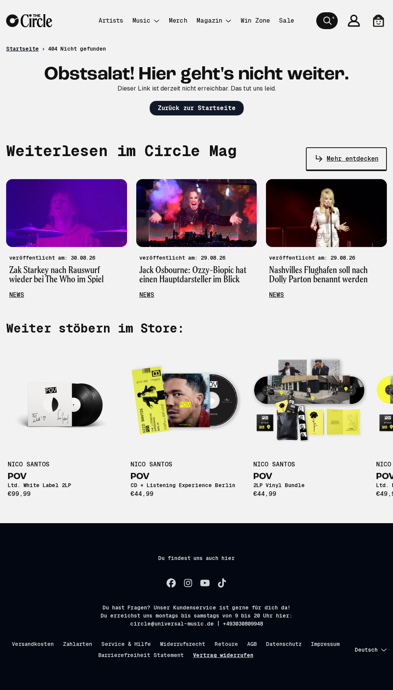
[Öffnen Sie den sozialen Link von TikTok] (221, 583)
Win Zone (255, 20)
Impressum (325, 644)
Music (141, 20)
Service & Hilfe (126, 644)
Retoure (226, 644)
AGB (252, 644)
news (16, 294)
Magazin (209, 20)
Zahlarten (77, 644)
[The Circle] (29, 20)
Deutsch (366, 650)
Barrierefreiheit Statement (141, 655)
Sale (286, 20)
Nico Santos (29, 464)
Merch (178, 20)
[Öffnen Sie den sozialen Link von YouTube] (204, 583)
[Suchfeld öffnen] (327, 20)
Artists (111, 20)
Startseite (22, 49)
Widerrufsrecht (182, 644)
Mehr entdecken (352, 158)
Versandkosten (33, 644)
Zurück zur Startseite (197, 108)
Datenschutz (284, 644)
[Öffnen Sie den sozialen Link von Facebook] (171, 583)
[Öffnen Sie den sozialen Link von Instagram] (188, 583)
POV (17, 476)
